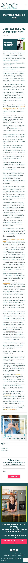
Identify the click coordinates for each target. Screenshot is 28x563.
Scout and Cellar (10, 331)
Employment (7, 554)
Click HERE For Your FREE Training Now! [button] (14, 541)
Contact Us (20, 555)
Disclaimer (13, 555)
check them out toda (9, 409)
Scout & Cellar (6, 283)
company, (18, 374)
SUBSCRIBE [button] (14, 476)
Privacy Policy (15, 554)
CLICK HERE (8, 395)
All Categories (4, 450)
